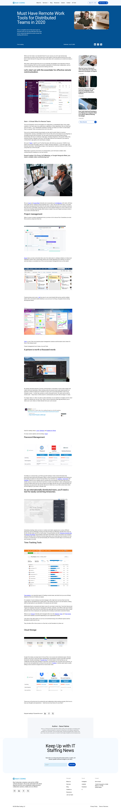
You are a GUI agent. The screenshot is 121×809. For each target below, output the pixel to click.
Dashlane (26, 480)
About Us (39, 2)
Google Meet (36, 203)
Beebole (57, 614)
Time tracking (27, 595)
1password (65, 478)
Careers (63, 2)
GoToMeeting (58, 203)
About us (68, 781)
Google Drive (44, 660)
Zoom (29, 203)
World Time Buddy (30, 534)
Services (45, 2)
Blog (51, 2)
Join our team (69, 794)
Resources (56, 2)
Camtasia (42, 430)
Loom (37, 430)
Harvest (33, 614)
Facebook (84, 787)
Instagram (84, 781)
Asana (25, 258)
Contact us (69, 789)
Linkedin (84, 784)
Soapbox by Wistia (51, 430)
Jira (39, 297)
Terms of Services (103, 806)
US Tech (74, 2)
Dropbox (54, 663)
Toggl (61, 614)
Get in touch (98, 781)
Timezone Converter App (66, 533)
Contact (68, 2)
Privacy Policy (93, 806)
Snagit (46, 433)
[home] (19, 3)
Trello (25, 341)
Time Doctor (68, 614)
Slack (31, 143)
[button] (46, 3)
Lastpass (59, 478)
